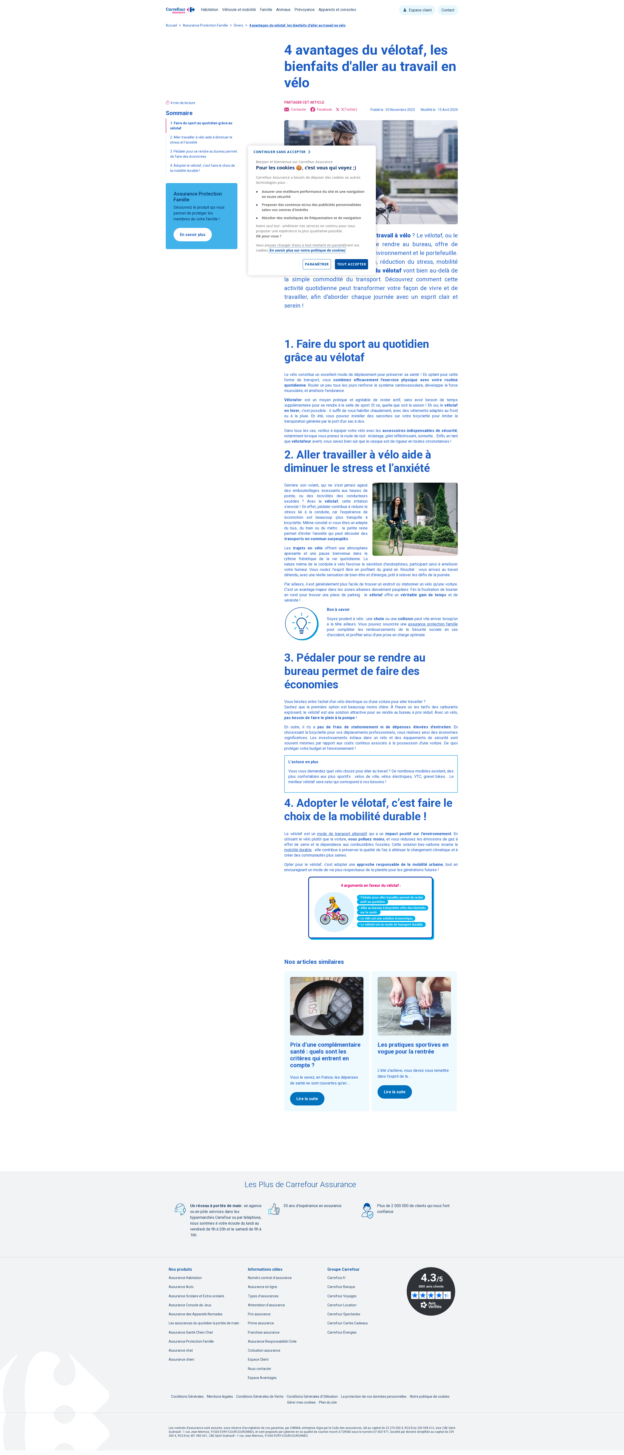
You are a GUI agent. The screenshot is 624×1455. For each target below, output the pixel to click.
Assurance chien (181, 1359)
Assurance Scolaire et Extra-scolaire (196, 1296)
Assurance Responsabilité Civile (272, 1341)
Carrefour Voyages (342, 1296)
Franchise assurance (264, 1332)
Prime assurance (261, 1323)
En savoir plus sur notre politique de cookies (307, 250)
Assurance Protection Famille (205, 25)
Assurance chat (181, 1350)
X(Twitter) (349, 109)
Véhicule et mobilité (239, 9)
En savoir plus (192, 234)
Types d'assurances (263, 1296)
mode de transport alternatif (342, 833)
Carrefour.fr (336, 1278)
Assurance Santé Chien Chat (191, 1332)
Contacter (298, 109)
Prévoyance (304, 9)
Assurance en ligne (262, 1287)
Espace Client (258, 1359)
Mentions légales (220, 1396)
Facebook (324, 109)
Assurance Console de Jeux (190, 1305)
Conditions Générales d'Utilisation (313, 1396)
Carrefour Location (341, 1305)
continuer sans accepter (280, 151)
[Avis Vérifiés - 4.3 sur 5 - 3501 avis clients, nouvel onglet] (431, 1291)
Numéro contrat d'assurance (270, 1278)
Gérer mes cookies (301, 1402)
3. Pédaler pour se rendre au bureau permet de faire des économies (203, 153)
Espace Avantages (262, 1378)
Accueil (171, 25)
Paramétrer (317, 264)
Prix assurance (259, 1314)
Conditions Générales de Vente (260, 1396)
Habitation (209, 9)
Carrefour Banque (341, 1287)
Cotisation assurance (264, 1350)
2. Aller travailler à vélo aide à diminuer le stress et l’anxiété (201, 139)
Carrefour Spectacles (343, 1314)
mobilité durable (298, 850)
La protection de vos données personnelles (374, 1396)
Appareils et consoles (337, 9)
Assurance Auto (181, 1287)
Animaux (283, 9)
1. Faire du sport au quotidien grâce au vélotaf (201, 125)
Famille (266, 9)
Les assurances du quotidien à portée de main (204, 1323)
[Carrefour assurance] (180, 10)
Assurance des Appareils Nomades (196, 1314)
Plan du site (328, 1402)
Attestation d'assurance (266, 1305)
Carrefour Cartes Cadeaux (347, 1323)
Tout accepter (351, 264)
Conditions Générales (188, 1396)
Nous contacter (259, 1369)
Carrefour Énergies (342, 1332)
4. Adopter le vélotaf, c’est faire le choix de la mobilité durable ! (202, 168)
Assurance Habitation (185, 1278)
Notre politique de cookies (429, 1396)
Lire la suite (307, 1098)
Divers (238, 25)
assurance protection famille (433, 624)
